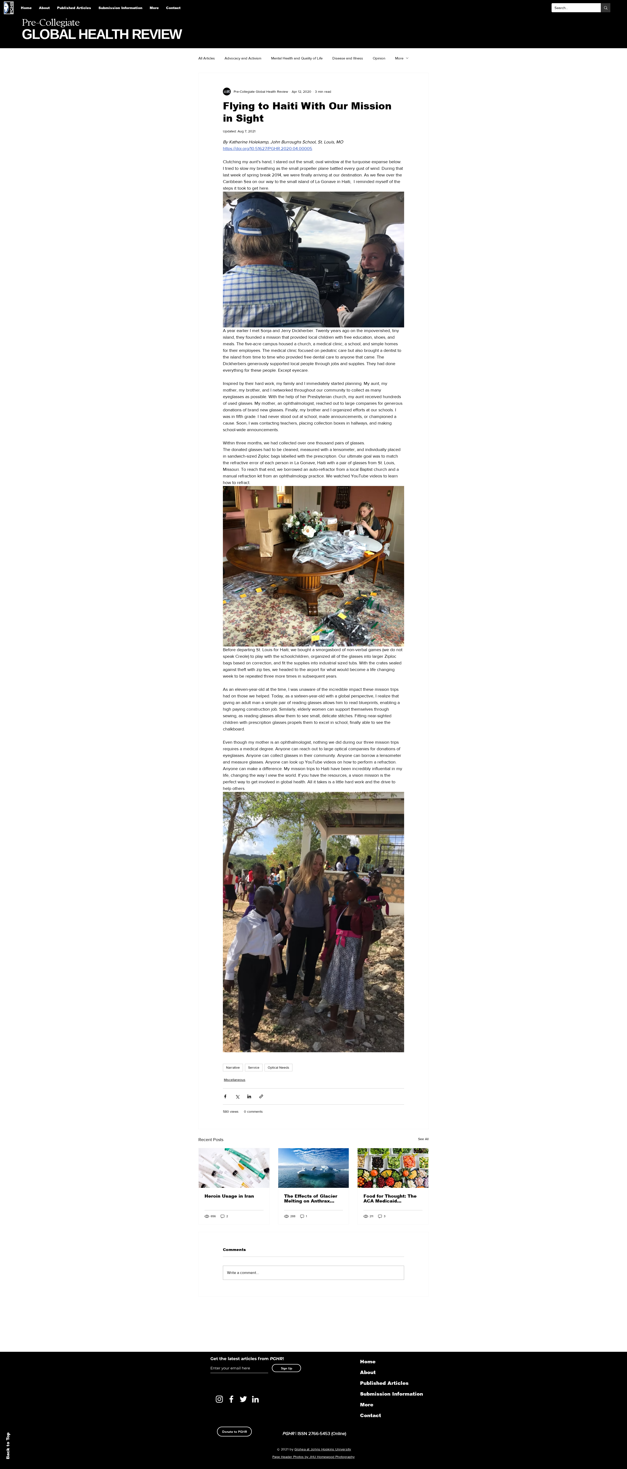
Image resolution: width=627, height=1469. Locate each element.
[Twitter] (243, 1399)
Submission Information (385, 1394)
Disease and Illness (347, 58)
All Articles (206, 58)
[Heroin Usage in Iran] (234, 1168)
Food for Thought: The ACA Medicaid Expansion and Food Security (390, 1198)
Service (253, 1067)
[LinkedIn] (255, 1399)
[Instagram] (219, 1399)
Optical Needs (278, 1067)
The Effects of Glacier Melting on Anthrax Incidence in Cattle (310, 1198)
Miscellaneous (234, 1080)
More (399, 58)
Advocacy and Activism (243, 58)
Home (367, 1361)
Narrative (233, 1067)
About (368, 1372)
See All (423, 1139)
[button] (120, 8)
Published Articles (384, 1383)
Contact (370, 1415)
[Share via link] (261, 1096)
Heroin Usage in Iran (229, 1196)
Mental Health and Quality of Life (297, 58)
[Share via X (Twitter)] (237, 1096)
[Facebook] (231, 1399)
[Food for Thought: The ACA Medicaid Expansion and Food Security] (393, 1168)
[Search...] (605, 7)
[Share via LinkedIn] (249, 1096)
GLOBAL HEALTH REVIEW (101, 34)
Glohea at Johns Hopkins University (322, 1449)
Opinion (379, 58)
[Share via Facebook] (225, 1096)
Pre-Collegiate (50, 22)
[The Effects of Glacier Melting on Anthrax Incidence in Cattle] (313, 1168)
